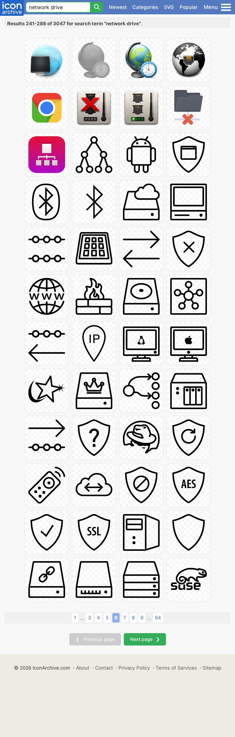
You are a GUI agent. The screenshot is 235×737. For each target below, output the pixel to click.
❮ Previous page (95, 639)
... (82, 618)
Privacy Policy (134, 668)
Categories (145, 7)
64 (158, 618)
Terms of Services (176, 668)
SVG (169, 7)
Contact (104, 668)
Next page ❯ (145, 639)
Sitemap (212, 668)
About (82, 668)
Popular (189, 7)
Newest (118, 7)
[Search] (96, 7)
